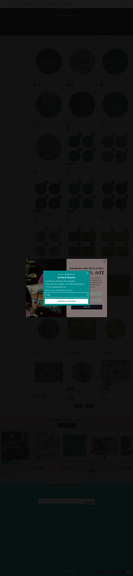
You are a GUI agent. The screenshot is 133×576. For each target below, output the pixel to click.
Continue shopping (66, 301)
